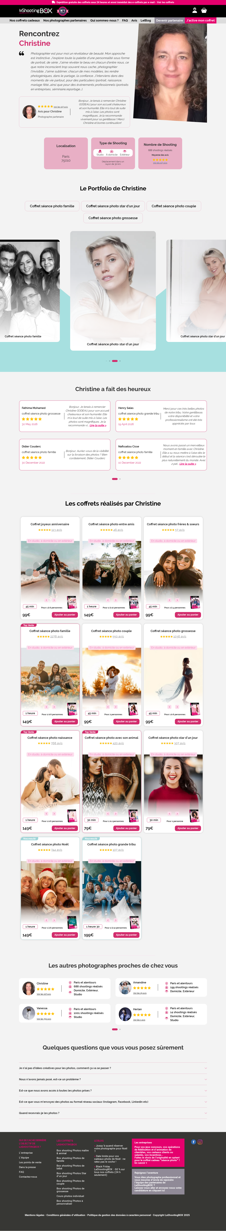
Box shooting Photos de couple (70, 1182)
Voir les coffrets (165, 2)
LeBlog (146, 20)
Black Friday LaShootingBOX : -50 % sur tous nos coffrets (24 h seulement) (109, 1171)
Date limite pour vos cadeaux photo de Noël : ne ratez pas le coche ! (109, 1159)
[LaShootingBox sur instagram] (200, 1144)
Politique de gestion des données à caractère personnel (119, 1215)
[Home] (36, 11)
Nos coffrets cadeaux (25, 20)
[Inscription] (194, 10)
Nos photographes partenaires (65, 20)
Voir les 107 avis (160, 163)
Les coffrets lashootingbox (67, 1142)
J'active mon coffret (200, 20)
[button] (109, 361)
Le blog (99, 1140)
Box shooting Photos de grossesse (70, 1190)
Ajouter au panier (64, 614)
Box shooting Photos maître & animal (73, 1152)
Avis (134, 20)
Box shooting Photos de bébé (70, 1167)
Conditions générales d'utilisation (65, 1215)
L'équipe (24, 1157)
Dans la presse (27, 1167)
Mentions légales (34, 1215)
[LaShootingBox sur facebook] (193, 1143)
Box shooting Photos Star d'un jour (71, 1174)
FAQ (125, 20)
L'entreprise (26, 1153)
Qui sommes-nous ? (104, 20)
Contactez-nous (28, 1177)
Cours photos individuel (70, 1196)
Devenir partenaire (169, 20)
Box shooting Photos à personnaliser (70, 1202)
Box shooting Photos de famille (70, 1159)
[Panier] (204, 10)
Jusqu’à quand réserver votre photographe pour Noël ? (110, 1148)
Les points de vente (30, 1162)
